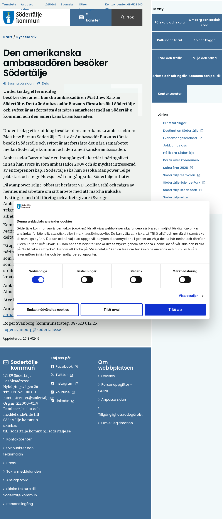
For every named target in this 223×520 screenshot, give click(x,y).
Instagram (64, 383)
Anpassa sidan (27, 7)
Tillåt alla (175, 309)
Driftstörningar (175, 123)
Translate (9, 4)
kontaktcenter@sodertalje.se (28, 397)
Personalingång (19, 503)
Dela (45, 83)
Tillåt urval (112, 309)
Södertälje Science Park (181, 182)
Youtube (63, 392)
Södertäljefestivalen (179, 175)
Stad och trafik (169, 58)
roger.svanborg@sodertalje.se (32, 329)
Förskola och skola (170, 22)
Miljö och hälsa (205, 58)
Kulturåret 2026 (175, 168)
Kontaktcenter (170, 93)
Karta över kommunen (181, 160)
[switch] (87, 279)
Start (7, 37)
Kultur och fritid (169, 40)
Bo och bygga (205, 40)
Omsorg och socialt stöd (205, 22)
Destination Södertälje (180, 130)
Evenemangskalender (180, 138)
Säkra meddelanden (23, 471)
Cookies (108, 376)
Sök (127, 17)
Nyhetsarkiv (26, 37)
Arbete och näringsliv (169, 76)
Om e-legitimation (117, 422)
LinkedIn (62, 400)
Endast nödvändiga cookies (48, 309)
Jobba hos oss (175, 145)
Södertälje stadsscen (180, 190)
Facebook (64, 366)
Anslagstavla (17, 480)
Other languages (86, 7)
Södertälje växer (176, 197)
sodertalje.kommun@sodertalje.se (40, 431)
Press (11, 462)
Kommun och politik (205, 76)
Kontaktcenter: (123, 7)
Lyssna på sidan (21, 83)
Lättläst (50, 4)
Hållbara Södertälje (178, 153)
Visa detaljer (188, 295)
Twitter (62, 374)
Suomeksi (67, 4)
